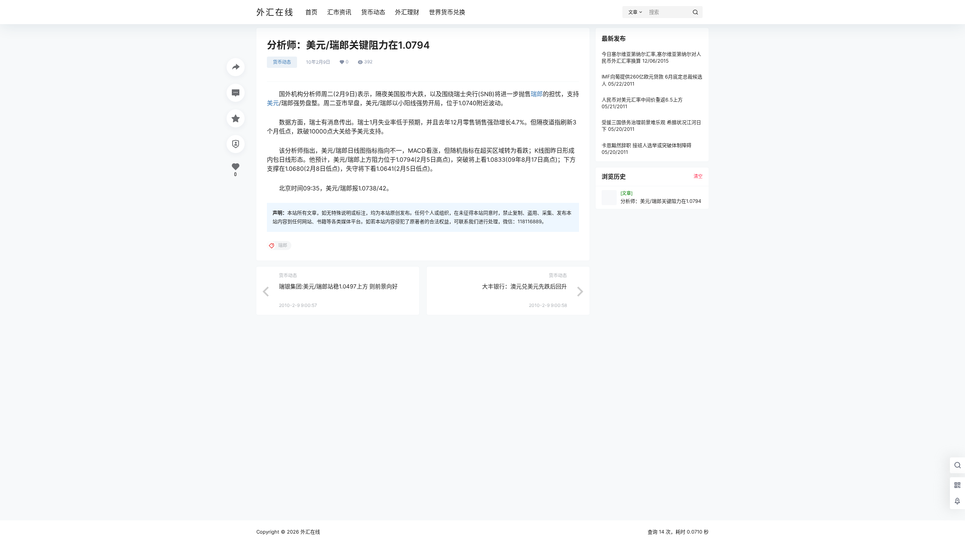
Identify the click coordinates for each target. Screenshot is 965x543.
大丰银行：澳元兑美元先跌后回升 (524, 286)
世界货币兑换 (447, 12)
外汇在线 (309, 532)
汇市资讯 (339, 12)
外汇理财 (407, 12)
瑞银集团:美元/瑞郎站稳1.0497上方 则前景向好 (338, 286)
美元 (273, 103)
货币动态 (373, 12)
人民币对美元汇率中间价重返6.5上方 (642, 100)
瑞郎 (537, 94)
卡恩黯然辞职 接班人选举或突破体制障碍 (646, 145)
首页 (311, 12)
